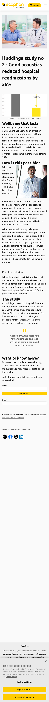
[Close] (46, 661)
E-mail (4, 400)
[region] (24, 680)
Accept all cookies (24, 697)
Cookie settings (24, 682)
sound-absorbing (18, 229)
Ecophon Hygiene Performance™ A (19, 290)
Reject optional (24, 689)
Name (4, 385)
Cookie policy (11, 676)
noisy (34, 218)
